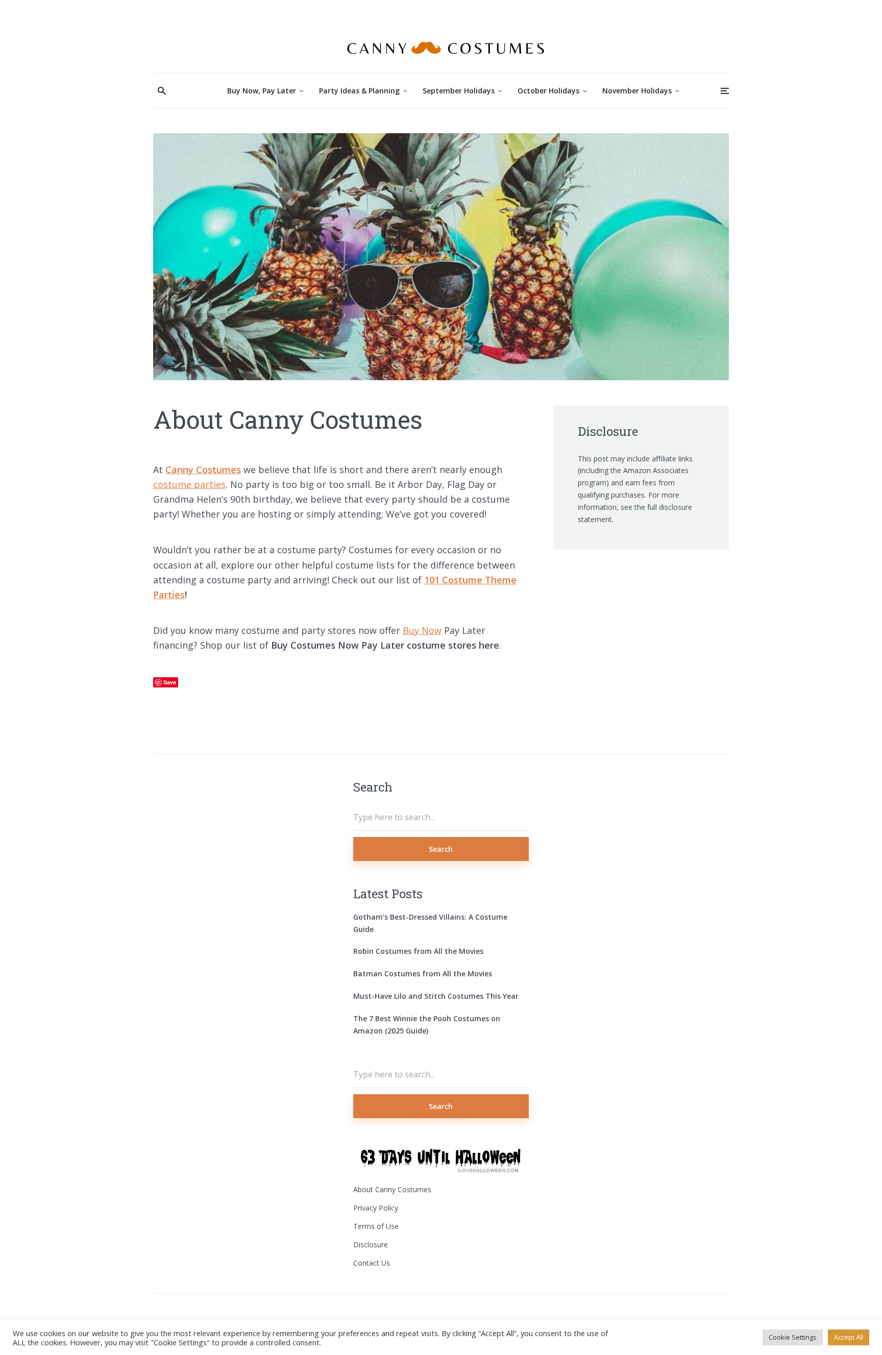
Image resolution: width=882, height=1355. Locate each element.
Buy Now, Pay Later (261, 90)
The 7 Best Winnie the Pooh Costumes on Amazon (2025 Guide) (426, 1025)
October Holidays (548, 90)
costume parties (189, 484)
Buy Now (422, 630)
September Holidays (459, 90)
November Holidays (637, 90)
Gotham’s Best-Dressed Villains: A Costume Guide (430, 923)
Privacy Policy (375, 1208)
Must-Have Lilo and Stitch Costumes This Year (436, 996)
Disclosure (370, 1244)
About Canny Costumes (392, 1189)
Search (441, 849)
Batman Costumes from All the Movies (422, 973)
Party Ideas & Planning (359, 90)
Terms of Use (376, 1226)
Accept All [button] (848, 1337)
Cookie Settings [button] (793, 1337)
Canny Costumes (203, 469)
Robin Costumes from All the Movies (418, 951)
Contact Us (371, 1263)
